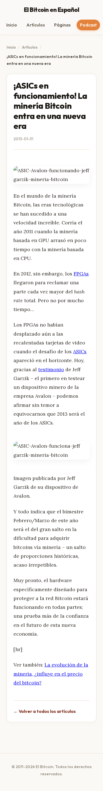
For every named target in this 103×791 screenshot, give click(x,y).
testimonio (51, 369)
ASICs (80, 351)
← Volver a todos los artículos (44, 711)
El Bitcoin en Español (51, 10)
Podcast (88, 25)
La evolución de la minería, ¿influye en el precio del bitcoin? (50, 674)
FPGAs (81, 273)
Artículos (35, 25)
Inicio (11, 25)
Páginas (62, 25)
